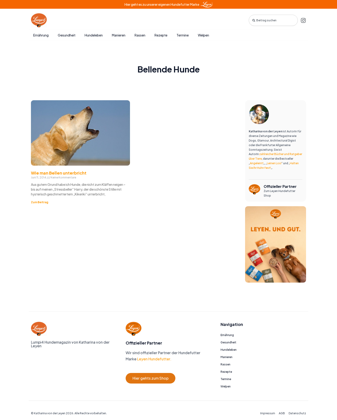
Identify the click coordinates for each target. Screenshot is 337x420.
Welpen (203, 35)
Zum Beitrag (39, 202)
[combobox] (273, 20)
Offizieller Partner (280, 186)
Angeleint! (256, 163)
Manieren (118, 35)
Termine (183, 35)
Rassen (140, 35)
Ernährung (41, 35)
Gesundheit (66, 35)
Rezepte (161, 35)
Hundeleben (94, 35)
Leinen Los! (274, 163)
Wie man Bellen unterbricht (58, 172)
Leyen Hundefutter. (153, 358)
